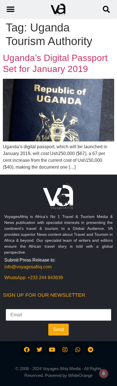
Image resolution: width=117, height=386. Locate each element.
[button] (106, 9)
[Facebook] (26, 349)
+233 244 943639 (45, 277)
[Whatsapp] (77, 349)
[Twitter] (39, 349)
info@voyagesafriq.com (28, 266)
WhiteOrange (80, 375)
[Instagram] (65, 349)
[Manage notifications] (103, 373)
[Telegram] (90, 349)
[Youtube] (52, 349)
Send (58, 329)
